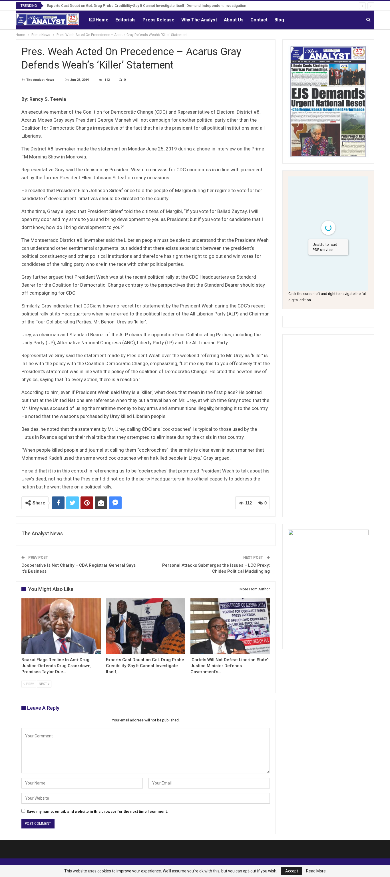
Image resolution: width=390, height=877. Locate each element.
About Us (234, 20)
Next (43, 684)
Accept (291, 871)
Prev (29, 684)
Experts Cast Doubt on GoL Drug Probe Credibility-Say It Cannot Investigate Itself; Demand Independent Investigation (146, 5)
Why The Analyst (199, 20)
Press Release (158, 20)
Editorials (125, 20)
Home (102, 20)
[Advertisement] (328, 425)
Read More (316, 871)
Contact (259, 20)
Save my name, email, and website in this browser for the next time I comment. (97, 811)
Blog (279, 20)
